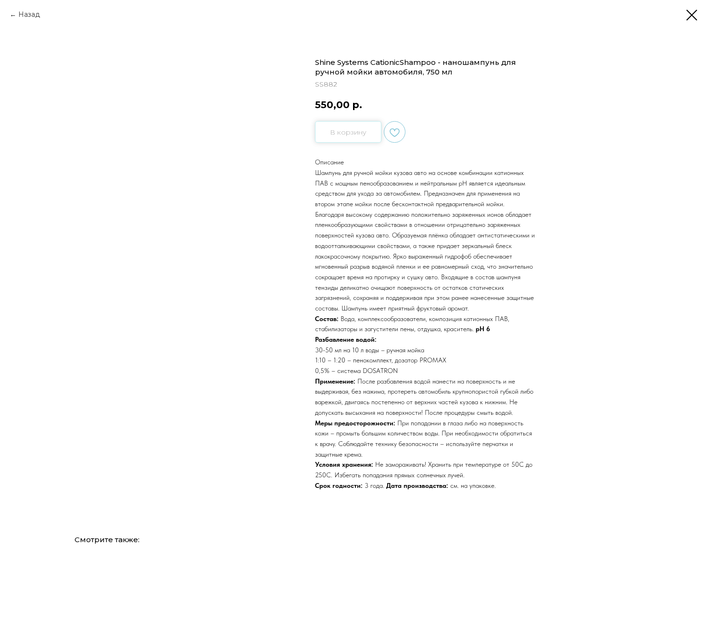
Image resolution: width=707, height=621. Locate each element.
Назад (29, 14)
